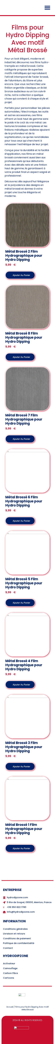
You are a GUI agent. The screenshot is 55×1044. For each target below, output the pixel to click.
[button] (47, 7)
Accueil (9, 1007)
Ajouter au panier (21, 275)
